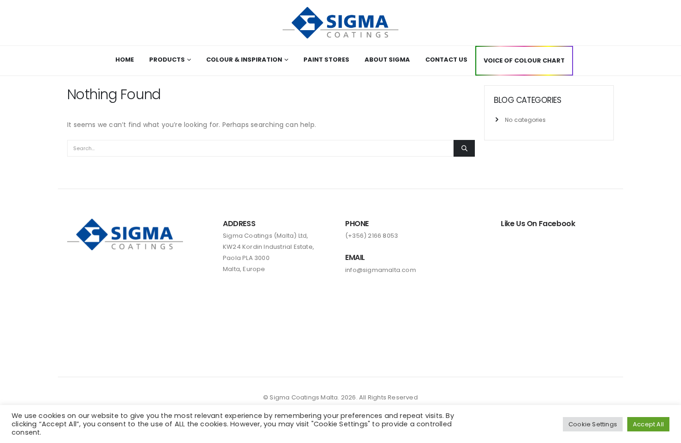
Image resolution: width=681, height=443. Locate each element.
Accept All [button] (648, 424)
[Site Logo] (340, 22)
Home (124, 59)
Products (167, 59)
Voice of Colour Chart (524, 60)
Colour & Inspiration (244, 59)
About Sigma (387, 59)
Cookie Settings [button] (592, 424)
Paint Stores (326, 59)
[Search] (464, 148)
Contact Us (446, 59)
